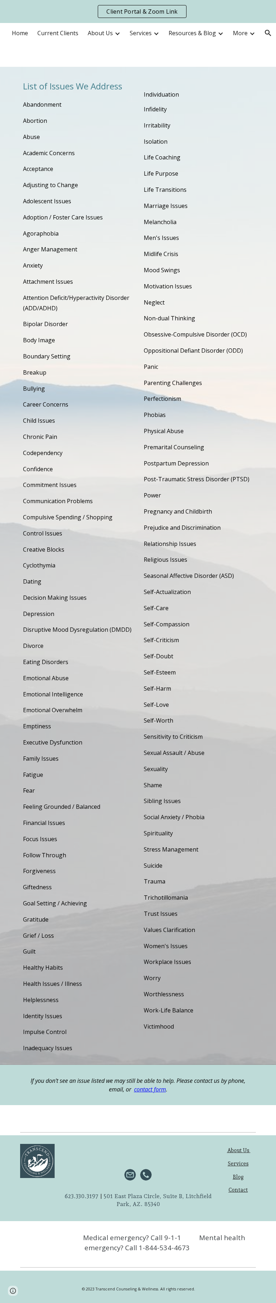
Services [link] (141, 33)
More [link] (240, 33)
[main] (77, 565)
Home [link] (20, 33)
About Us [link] (100, 33)
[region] (138, 11)
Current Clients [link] (57, 33)
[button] (13, 1291)
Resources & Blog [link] (192, 33)
